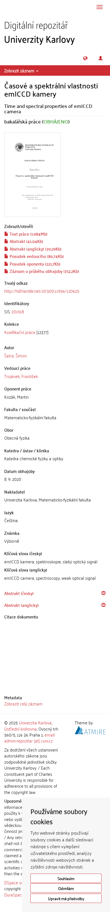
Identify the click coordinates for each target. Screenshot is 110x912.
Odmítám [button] (66, 888)
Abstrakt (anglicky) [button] (21, 605)
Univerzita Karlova (35, 722)
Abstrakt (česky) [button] (19, 593)
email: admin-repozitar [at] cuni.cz (29, 737)
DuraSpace (14, 894)
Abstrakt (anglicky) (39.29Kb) (34, 249)
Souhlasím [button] (66, 878)
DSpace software (19, 882)
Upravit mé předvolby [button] (66, 898)
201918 (18, 311)
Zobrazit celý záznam (23, 703)
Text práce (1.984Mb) (27, 234)
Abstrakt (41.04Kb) (25, 241)
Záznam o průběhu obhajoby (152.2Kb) (43, 271)
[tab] (55, 311)
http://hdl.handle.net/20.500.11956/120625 (41, 291)
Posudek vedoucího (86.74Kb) (36, 256)
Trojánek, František (21, 376)
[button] (85, 58)
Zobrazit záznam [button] (20, 70)
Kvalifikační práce (19, 332)
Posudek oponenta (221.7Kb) (34, 264)
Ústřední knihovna (20, 729)
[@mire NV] (90, 729)
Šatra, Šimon (15, 355)
